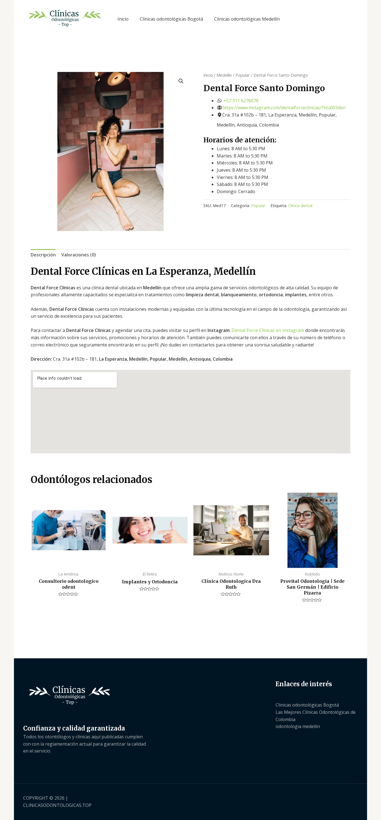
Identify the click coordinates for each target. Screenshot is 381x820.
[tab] (43, 255)
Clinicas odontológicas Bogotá (307, 705)
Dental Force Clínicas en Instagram (268, 330)
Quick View (68, 562)
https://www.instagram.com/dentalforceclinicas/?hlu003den (284, 108)
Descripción (43, 255)
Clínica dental (300, 205)
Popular (242, 75)
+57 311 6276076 (241, 101)
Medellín (224, 75)
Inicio (208, 75)
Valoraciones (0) (78, 255)
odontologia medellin (298, 726)
